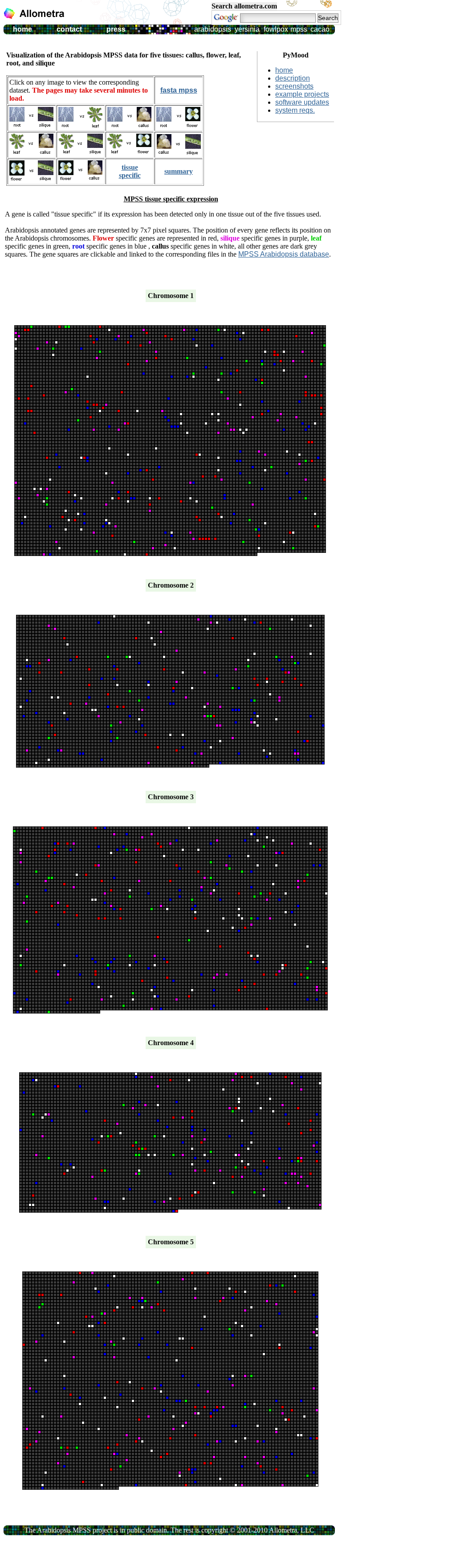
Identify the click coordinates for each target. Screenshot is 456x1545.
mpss (298, 29)
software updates (302, 102)
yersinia (247, 29)
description (292, 78)
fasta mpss (178, 90)
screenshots (294, 86)
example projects (302, 94)
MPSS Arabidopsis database (283, 254)
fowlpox (276, 29)
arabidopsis (212, 29)
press (116, 29)
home (22, 29)
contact (69, 29)
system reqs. (295, 110)
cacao (320, 29)
